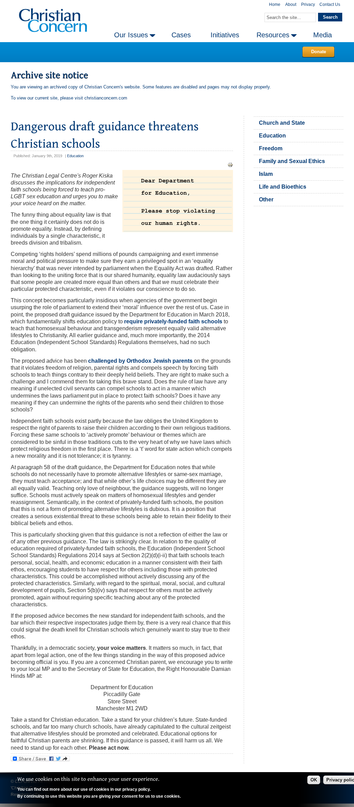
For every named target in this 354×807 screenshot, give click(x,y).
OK (313, 779)
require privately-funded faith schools (173, 321)
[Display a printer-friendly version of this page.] (230, 164)
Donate (318, 51)
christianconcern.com (105, 98)
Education (75, 156)
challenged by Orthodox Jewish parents (140, 361)
